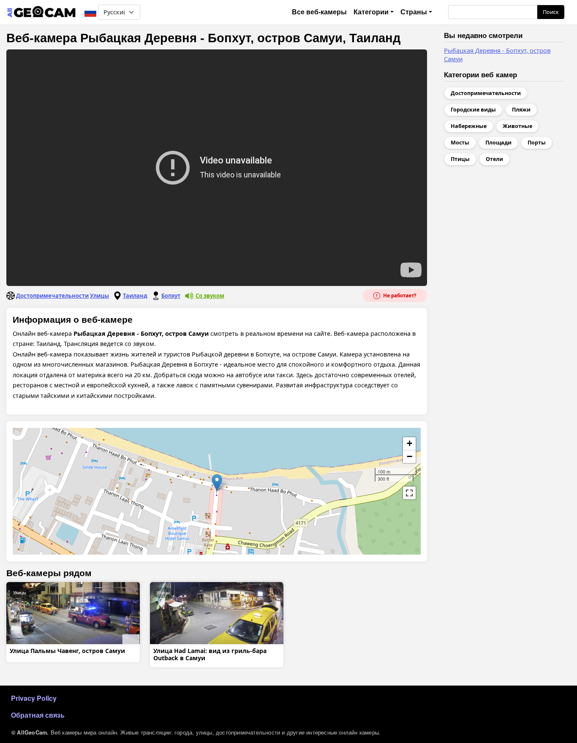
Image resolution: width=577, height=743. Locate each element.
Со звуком (210, 295)
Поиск (551, 12)
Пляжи (521, 109)
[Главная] (41, 12)
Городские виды (473, 109)
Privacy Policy (34, 698)
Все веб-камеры (319, 12)
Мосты (460, 142)
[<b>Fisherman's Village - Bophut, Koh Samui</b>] (217, 482)
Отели (494, 159)
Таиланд (135, 295)
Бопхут (170, 295)
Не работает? (399, 295)
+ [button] (409, 443)
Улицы (99, 295)
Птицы (460, 159)
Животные (517, 126)
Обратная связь (38, 715)
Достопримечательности (52, 295)
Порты (537, 142)
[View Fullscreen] (409, 493)
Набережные (469, 126)
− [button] (409, 456)
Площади (498, 142)
